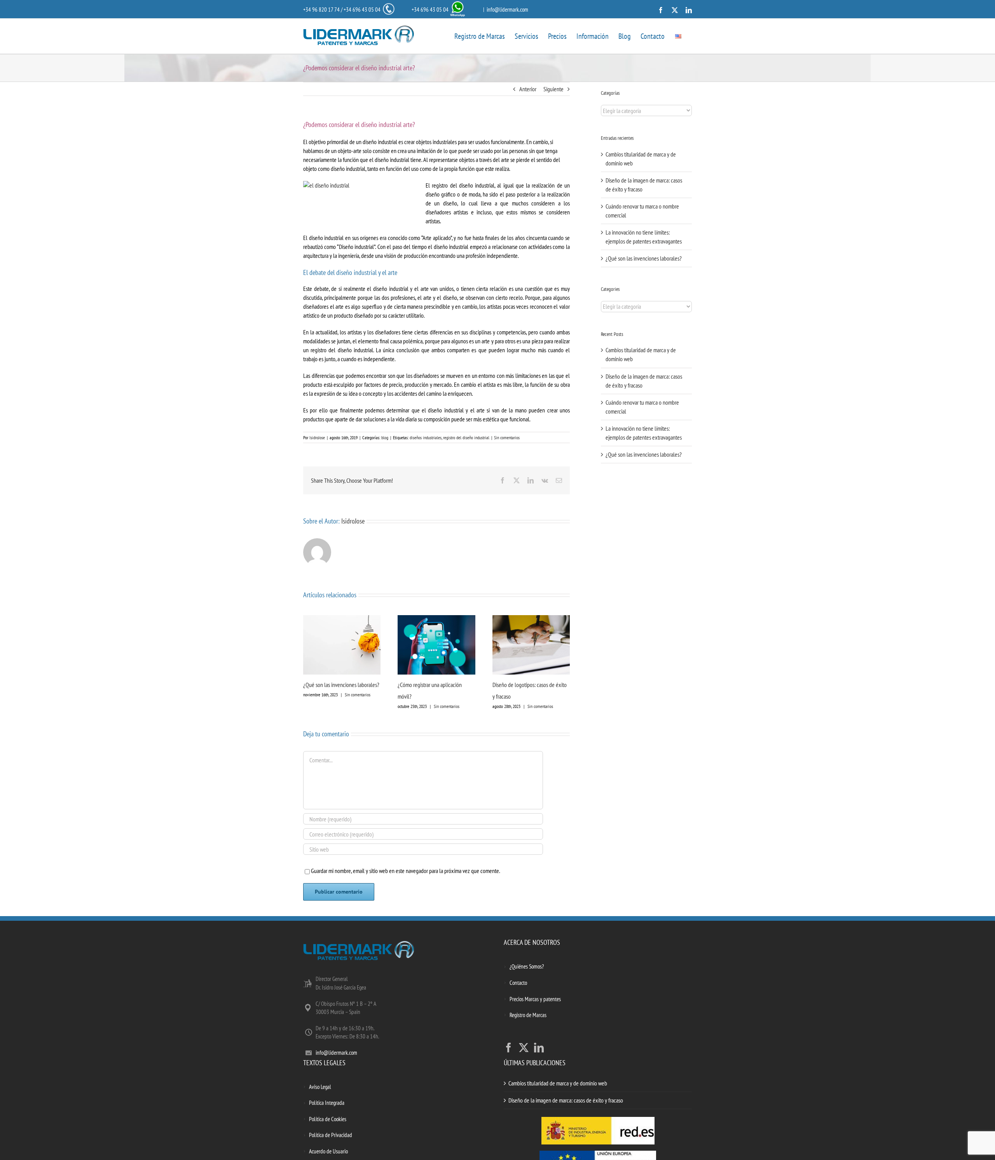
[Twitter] (524, 1047)
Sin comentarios (507, 437)
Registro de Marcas (528, 1015)
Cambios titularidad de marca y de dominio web (557, 1083)
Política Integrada (326, 1102)
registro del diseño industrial (466, 437)
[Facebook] (508, 1047)
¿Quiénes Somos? (527, 966)
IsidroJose (317, 437)
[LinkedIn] (539, 1047)
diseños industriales (426, 437)
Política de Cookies (327, 1119)
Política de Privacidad (330, 1135)
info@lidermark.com (507, 9)
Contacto (518, 982)
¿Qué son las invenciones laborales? (341, 685)
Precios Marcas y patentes (535, 999)
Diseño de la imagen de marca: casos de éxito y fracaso (565, 1100)
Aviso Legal (320, 1086)
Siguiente (553, 89)
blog (384, 437)
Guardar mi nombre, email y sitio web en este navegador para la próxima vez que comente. (405, 871)
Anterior (527, 89)
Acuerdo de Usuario (328, 1151)
